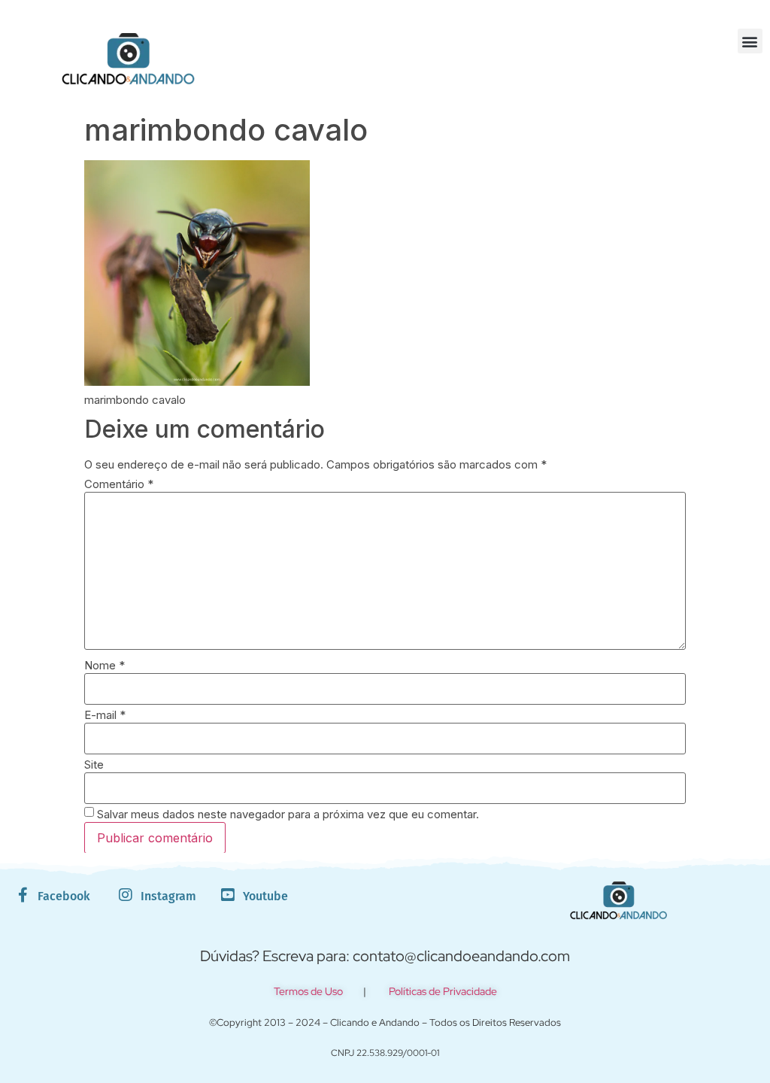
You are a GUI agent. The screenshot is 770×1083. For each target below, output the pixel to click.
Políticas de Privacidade (443, 991)
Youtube (265, 896)
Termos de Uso (308, 991)
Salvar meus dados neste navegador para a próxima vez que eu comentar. (288, 814)
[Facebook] (22, 894)
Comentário (118, 484)
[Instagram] (125, 894)
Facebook (64, 896)
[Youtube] (227, 894)
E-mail (105, 714)
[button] (750, 41)
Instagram (168, 896)
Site (94, 764)
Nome (104, 665)
